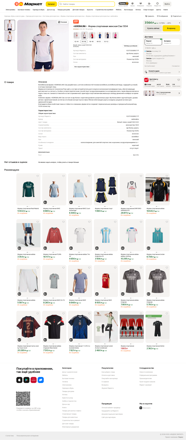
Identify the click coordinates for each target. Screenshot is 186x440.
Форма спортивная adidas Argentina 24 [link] (104, 255)
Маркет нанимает (146, 385)
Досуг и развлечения (69, 372)
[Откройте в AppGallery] (34, 382)
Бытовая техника (68, 378)
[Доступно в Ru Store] (41, 382)
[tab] (10, 9)
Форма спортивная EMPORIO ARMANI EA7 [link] (131, 209)
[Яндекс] (180, 437)
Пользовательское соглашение (28, 436)
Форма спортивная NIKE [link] (51, 208)
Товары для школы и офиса (71, 411)
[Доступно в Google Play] (26, 382)
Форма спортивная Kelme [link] (155, 346)
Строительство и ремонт (71, 420)
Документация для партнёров (112, 414)
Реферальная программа (148, 375)
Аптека (64, 394)
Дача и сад (66, 404)
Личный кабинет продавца (111, 407)
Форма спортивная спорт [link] (104, 208)
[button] (76, 22)
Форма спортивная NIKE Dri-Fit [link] (54, 300)
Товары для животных (70, 417)
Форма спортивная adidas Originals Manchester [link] (52, 347)
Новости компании (146, 372)
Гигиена (65, 382)
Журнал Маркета (108, 388)
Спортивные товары (69, 414)
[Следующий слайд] (65, 45)
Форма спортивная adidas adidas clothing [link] (130, 255)
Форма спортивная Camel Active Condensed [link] (104, 347)
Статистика (10, 436)
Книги (64, 407)
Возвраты (105, 385)
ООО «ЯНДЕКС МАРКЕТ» (174, 434)
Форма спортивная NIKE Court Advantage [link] (79, 209)
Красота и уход (67, 398)
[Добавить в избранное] (37, 176)
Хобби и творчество (69, 401)
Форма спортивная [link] (127, 346)
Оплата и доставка (108, 375)
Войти (167, 4)
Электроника (66, 385)
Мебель (65, 375)
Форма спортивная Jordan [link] (156, 254)
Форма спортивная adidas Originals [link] (130, 301)
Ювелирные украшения (70, 427)
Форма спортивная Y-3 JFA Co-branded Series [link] (79, 347)
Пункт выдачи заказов (147, 382)
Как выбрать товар (108, 372)
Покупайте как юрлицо (110, 378)
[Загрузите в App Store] (19, 382)
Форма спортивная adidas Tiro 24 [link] (79, 255)
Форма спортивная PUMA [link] (52, 254)
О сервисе (105, 382)
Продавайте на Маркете (110, 411)
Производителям (146, 378)
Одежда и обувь (68, 388)
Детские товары (68, 424)
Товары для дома (68, 391)
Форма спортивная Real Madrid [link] (28, 208)
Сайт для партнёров (109, 417)
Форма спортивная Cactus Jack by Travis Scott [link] (28, 347)
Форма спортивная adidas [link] (155, 208)
